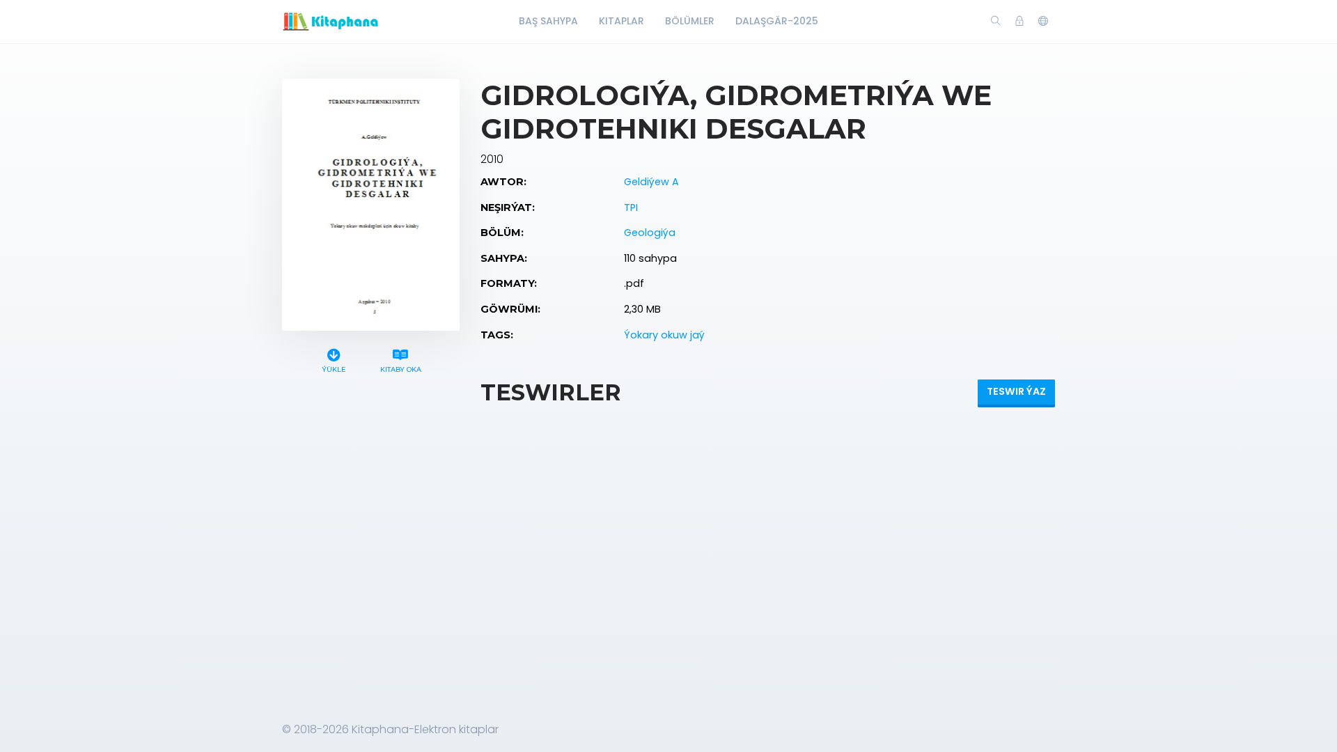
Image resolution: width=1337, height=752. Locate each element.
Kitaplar (621, 21)
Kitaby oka (400, 369)
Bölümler (689, 21)
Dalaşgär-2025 (776, 21)
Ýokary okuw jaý (664, 335)
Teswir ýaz (1016, 391)
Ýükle (333, 369)
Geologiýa (649, 233)
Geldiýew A (651, 182)
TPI (631, 207)
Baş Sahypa (548, 21)
